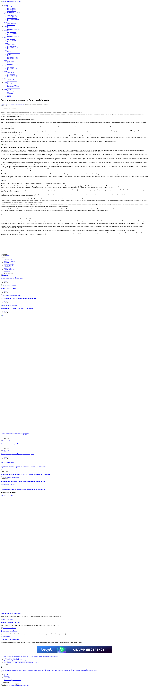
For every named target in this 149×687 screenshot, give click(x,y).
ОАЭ (5, 78)
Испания (6, 13)
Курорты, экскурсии (12, 62)
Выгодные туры (8, 259)
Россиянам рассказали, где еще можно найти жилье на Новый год (23, 489)
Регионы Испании (12, 18)
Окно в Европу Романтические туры (19, 685)
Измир (35, 670)
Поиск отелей (7, 268)
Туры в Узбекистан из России (11, 658)
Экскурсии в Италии (12, 9)
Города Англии (11, 27)
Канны (43, 670)
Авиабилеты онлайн (9, 261)
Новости (9, 95)
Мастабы (8, 255)
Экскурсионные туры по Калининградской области (18, 298)
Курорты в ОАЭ (11, 79)
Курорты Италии (11, 8)
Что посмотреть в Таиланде (14, 88)
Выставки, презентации (13, 90)
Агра (7, 670)
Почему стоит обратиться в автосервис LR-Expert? (17, 661)
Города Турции (11, 44)
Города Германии (11, 23)
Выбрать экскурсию (9, 269)
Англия (6, 26)
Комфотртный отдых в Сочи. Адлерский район (17, 308)
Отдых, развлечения (12, 57)
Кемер (47, 670)
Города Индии (10, 72)
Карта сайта (7, 677)
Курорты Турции (11, 46)
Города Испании (11, 15)
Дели (17, 670)
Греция (5, 37)
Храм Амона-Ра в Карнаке (10, 639)
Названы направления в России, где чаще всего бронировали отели (23, 481)
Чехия (5, 60)
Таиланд (6, 82)
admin (5, 281)
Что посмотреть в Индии (13, 76)
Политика (9, 54)
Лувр (51, 670)
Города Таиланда (11, 83)
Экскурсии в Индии (12, 75)
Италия (6, 5)
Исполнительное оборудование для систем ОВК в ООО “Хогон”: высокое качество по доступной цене (31, 656)
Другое (9, 96)
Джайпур (22, 670)
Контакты (6, 676)
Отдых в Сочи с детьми (8, 288)
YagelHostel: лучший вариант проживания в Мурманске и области (23, 467)
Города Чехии (10, 61)
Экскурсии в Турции (12, 47)
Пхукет (74, 670)
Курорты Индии (11, 74)
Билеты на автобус (9, 264)
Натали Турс (67, 670)
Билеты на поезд (8, 262)
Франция (6, 30)
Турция (6, 43)
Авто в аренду (7, 271)
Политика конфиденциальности (12, 680)
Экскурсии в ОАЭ (12, 81)
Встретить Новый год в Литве (11, 444)
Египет (6, 50)
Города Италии (11, 6)
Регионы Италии (11, 11)
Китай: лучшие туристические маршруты (15, 434)
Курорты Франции (12, 33)
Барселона (12, 670)
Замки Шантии (30, 670)
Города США (10, 67)
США (5, 65)
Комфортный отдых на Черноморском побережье (17, 454)
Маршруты (10, 93)
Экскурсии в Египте (12, 58)
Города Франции (11, 32)
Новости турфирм (11, 55)
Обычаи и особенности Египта (11, 622)
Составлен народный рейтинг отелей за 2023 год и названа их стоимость (25, 474)
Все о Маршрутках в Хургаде (10, 613)
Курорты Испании (12, 16)
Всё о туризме (7, 89)
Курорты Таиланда (12, 85)
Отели (8, 92)
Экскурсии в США (12, 68)
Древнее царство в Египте (9, 631)
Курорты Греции (11, 40)
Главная (6, 674)
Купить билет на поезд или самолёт (13, 659)
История (9, 51)
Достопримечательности (13, 12)
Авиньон (3, 670)
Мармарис (58, 670)
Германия (6, 22)
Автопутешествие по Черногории (12, 278)
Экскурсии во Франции (13, 34)
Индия (5, 71)
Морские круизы (8, 265)
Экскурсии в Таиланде (13, 86)
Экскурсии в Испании (13, 19)
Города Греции (11, 39)
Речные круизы (8, 266)
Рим (79, 670)
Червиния (95, 670)
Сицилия (83, 670)
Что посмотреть (11, 25)
